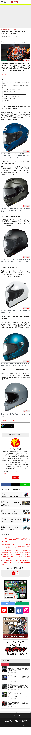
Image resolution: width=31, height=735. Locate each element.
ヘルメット (23, 42)
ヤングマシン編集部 (15, 36)
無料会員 (22, 603)
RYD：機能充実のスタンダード (9, 91)
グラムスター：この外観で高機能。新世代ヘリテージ (14, 94)
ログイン (8, 603)
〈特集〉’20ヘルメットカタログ (8, 75)
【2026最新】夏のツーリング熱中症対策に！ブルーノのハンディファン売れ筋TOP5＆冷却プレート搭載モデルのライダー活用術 (16, 539)
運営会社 (18, 721)
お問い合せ (23, 721)
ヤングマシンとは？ (7, 720)
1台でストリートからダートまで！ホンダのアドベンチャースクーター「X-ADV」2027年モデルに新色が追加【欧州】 (18, 703)
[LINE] (25, 484)
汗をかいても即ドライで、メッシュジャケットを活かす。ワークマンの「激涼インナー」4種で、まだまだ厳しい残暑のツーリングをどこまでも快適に (16, 546)
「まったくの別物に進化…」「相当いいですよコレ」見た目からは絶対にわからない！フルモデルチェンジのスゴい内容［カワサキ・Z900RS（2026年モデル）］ (18, 695)
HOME (4, 712)
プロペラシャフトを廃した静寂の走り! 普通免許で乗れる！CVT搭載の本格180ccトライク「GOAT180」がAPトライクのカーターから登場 (16, 556)
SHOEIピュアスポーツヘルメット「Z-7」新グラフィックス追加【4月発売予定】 (11, 528)
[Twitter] (15, 484)
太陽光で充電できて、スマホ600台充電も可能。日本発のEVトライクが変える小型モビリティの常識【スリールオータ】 (18, 669)
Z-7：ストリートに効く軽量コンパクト (11, 89)
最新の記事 (5, 100)
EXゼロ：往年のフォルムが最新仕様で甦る (11, 96)
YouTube (13, 471)
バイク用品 (10, 712)
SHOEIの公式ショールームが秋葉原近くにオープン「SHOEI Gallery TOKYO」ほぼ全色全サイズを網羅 (11, 504)
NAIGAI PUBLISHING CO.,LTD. (14, 725)
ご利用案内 (15, 720)
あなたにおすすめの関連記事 (9, 98)
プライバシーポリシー (10, 721)
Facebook (20, 471)
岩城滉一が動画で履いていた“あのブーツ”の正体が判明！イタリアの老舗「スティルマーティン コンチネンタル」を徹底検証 (16, 562)
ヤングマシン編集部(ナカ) (13, 689)
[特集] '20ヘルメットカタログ (9, 42)
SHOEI (18, 42)
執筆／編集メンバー (23, 720)
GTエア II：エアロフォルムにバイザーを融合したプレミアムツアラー (15, 86)
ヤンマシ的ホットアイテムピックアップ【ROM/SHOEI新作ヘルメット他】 (10, 512)
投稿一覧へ (15, 477)
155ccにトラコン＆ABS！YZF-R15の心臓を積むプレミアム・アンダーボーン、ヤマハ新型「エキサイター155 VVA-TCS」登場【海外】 (18, 678)
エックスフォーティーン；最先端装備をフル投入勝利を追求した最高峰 (15, 82)
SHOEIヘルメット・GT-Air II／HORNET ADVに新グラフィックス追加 (11, 520)
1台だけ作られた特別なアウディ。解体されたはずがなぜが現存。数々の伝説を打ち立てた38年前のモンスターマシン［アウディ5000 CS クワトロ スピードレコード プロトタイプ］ (18, 686)
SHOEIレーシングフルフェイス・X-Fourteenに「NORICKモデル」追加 (9, 495)
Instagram (5, 473)
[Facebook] (6, 484)
